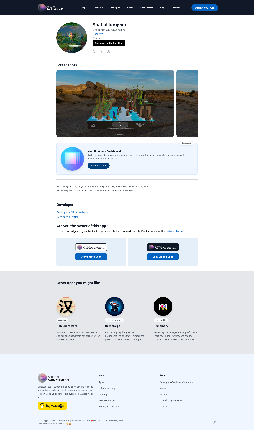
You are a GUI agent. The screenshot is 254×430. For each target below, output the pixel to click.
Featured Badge (174, 231)
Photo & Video (161, 320)
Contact (176, 7)
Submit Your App (205, 7)
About (130, 7)
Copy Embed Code (91, 256)
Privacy (163, 394)
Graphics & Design (114, 320)
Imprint (163, 406)
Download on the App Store (109, 43)
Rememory (161, 326)
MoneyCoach (117, 421)
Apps (84, 7)
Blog (162, 7)
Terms (163, 388)
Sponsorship (146, 7)
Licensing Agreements (171, 400)
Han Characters (66, 326)
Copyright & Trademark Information (177, 382)
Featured (98, 7)
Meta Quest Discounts (110, 406)
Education (62, 320)
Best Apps (115, 7)
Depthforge (112, 326)
